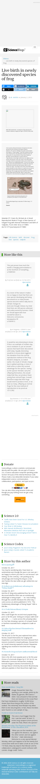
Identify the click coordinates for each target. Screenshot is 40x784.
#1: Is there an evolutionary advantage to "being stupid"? (17, 587)
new (10, 240)
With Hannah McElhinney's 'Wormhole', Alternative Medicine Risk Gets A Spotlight (19, 529)
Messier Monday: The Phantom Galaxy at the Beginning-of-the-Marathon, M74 (19, 726)
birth (20, 237)
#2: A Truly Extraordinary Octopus (15, 609)
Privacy (4, 765)
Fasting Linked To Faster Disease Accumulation (21, 524)
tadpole (23, 240)
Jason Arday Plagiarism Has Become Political (20, 548)
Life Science (13, 237)
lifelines (6, 59)
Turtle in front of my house (12, 713)
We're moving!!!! (8, 565)
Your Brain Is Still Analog (13, 526)
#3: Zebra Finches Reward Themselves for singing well (18, 629)
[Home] (14, 51)
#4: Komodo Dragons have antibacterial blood (19, 652)
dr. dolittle (14, 97)
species (16, 240)
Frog (32, 237)
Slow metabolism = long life (12, 687)
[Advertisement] (20, 23)
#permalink (26, 282)
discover (27, 237)
